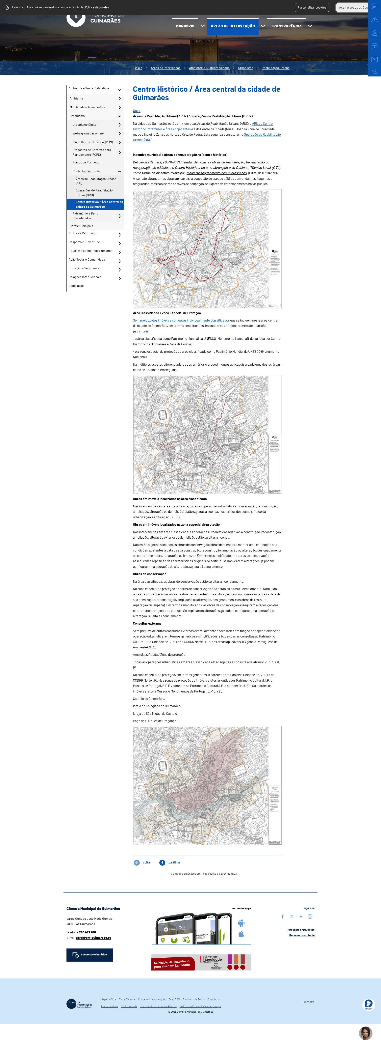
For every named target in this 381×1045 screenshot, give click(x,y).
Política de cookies (97, 7)
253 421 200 (87, 932)
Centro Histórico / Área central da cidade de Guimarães (99, 204)
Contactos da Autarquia (151, 999)
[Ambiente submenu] (119, 98)
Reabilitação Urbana (276, 68)
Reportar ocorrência (302, 935)
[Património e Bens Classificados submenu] (119, 216)
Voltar (147, 862)
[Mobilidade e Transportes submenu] (119, 107)
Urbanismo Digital (85, 124)
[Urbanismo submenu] (119, 116)
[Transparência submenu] (310, 26)
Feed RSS (174, 999)
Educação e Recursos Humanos (90, 250)
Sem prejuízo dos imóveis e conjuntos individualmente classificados (181, 320)
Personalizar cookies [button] (312, 7)
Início (138, 68)
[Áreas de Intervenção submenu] (263, 26)
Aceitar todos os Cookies (356, 7)
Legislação (76, 285)
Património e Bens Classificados (85, 216)
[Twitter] (291, 916)
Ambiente (76, 98)
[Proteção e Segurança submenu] (119, 269)
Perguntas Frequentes (301, 929)
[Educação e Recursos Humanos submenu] (119, 252)
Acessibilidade (109, 1006)
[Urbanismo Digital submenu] (119, 124)
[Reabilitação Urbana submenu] (119, 171)
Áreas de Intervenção (233, 26)
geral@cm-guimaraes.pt (93, 937)
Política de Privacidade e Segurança (200, 1006)
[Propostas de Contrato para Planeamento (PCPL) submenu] (119, 152)
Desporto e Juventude (84, 242)
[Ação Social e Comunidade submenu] (119, 261)
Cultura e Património (83, 233)
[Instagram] (310, 916)
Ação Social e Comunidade (87, 259)
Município (185, 26)
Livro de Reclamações (79, 1004)
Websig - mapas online (88, 133)
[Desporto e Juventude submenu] (119, 243)
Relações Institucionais (85, 277)
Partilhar (174, 862)
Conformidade (129, 1006)
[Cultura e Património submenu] (119, 234)
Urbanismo (245, 68)
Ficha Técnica (127, 999)
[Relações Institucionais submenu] (119, 278)
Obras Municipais (81, 226)
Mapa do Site (108, 999)
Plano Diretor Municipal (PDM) (93, 142)
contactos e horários (94, 954)
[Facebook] (282, 916)
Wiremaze (308, 1002)
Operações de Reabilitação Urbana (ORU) (94, 193)
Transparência (286, 26)
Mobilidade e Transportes (87, 107)
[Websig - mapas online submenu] (119, 133)
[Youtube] (300, 916)
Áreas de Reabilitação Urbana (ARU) (96, 181)
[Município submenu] (202, 26)
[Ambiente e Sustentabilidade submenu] (119, 89)
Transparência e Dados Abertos (158, 1006)
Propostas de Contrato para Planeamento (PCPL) (92, 152)
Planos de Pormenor (87, 162)
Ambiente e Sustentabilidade (209, 68)
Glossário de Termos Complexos (201, 999)
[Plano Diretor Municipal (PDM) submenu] (119, 142)
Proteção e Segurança (84, 268)
